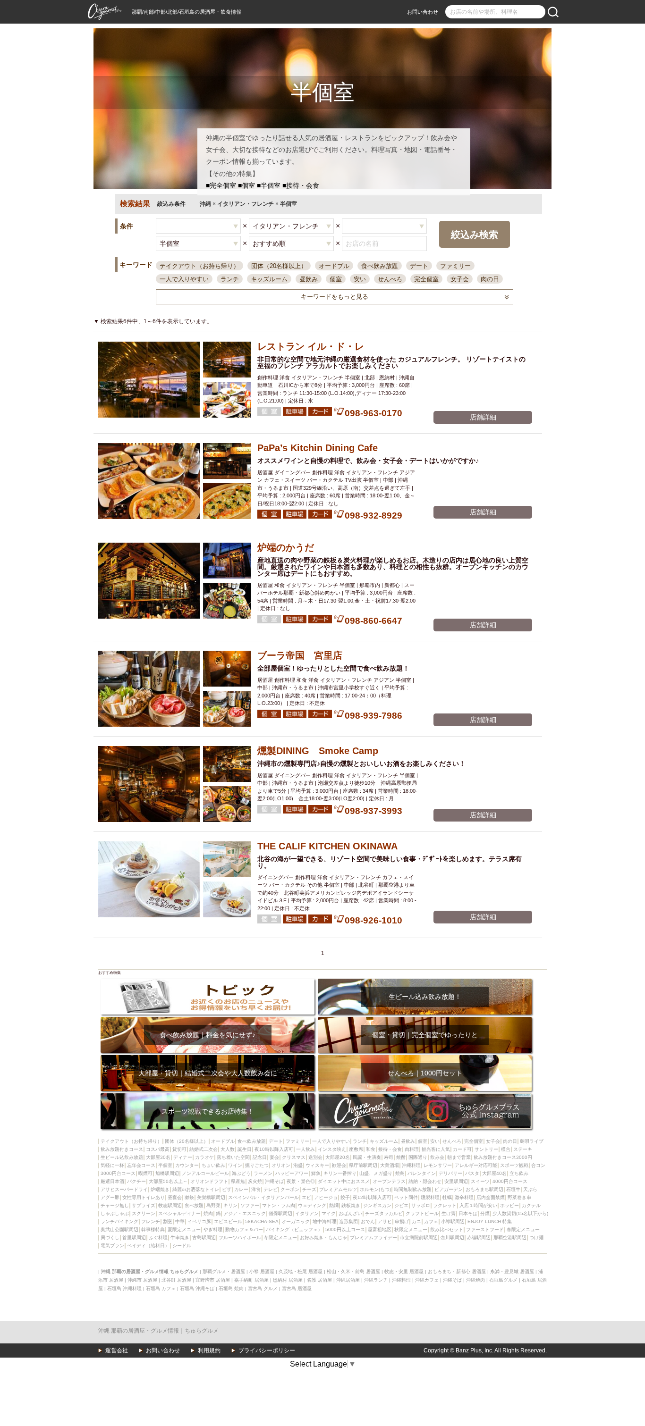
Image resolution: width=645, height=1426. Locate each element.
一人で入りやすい (184, 279)
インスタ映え (332, 1149)
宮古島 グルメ (263, 1288)
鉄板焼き (350, 1205)
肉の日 (490, 279)
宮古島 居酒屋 (297, 1288)
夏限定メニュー (184, 1229)
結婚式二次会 (203, 1149)
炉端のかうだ (285, 547)
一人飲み (305, 1149)
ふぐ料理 (158, 1237)
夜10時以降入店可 (274, 1149)
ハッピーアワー (291, 1173)
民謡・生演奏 (367, 1157)
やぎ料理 (213, 1229)
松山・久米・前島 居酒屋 (353, 1271)
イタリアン (307, 1213)
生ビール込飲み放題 (122, 1157)
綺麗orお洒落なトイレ (195, 1189)
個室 (336, 279)
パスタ (472, 1173)
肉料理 (412, 1149)
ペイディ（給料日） (148, 1245)
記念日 (260, 1157)
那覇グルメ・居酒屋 (224, 1271)
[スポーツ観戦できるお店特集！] (207, 1096)
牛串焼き (179, 1237)
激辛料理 (464, 1197)
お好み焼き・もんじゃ (323, 1237)
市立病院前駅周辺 (419, 1237)
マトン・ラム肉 (278, 1205)
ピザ (226, 1189)
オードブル (334, 265)
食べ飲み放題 (379, 265)
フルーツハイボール (240, 1237)
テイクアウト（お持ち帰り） (199, 265)
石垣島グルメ (503, 1280)
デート (419, 265)
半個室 (165, 1165)
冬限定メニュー (280, 1237)
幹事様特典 (153, 1229)
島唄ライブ (531, 1141)
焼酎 (401, 1157)
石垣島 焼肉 (231, 1288)
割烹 (167, 1221)
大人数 (228, 1149)
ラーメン (263, 1173)
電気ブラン (112, 1245)
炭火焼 (255, 1181)
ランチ (230, 279)
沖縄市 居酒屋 (142, 1280)
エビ (306, 1197)
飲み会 (437, 1157)
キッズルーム (269, 279)
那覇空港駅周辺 (509, 1237)
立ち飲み (518, 1173)
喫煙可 (145, 1173)
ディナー (182, 1157)
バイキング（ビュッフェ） (294, 1229)
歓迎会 (339, 1165)
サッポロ (420, 1205)
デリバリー (450, 1173)
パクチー (136, 1181)
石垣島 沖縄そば (197, 1288)
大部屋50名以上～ (168, 1181)
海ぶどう (241, 1173)
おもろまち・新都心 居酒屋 (457, 1271)
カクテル (531, 1205)
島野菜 (213, 1205)
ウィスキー (317, 1165)
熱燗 (334, 1205)
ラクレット (445, 1205)
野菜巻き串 (519, 1197)
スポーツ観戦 (514, 1165)
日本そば (467, 1213)
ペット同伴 (406, 1197)
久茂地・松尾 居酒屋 (300, 1271)
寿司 (388, 1157)
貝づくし (110, 1237)
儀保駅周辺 (280, 1213)
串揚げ (402, 1221)
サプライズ (143, 1205)
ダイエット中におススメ (344, 1181)
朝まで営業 (459, 1157)
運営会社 (116, 1350)
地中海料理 (324, 1221)
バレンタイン (421, 1173)
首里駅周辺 (134, 1237)
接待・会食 (390, 1149)
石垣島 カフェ (161, 1288)
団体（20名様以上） (279, 265)
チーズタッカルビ (384, 1213)
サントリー (486, 1149)
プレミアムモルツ (338, 1189)
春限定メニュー (523, 1229)
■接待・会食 (300, 185)
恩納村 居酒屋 (288, 1280)
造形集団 (348, 1221)
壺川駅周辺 (452, 1237)
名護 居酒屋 (319, 1280)
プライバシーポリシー (266, 1350)
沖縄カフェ (427, 1280)
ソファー (249, 1205)
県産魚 (238, 1181)
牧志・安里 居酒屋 (404, 1271)
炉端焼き (160, 1189)
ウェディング (312, 1205)
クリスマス (294, 1157)
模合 (505, 1149)
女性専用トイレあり (143, 1197)
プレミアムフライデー (373, 1237)
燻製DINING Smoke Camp (317, 751)
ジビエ (401, 1205)
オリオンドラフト (209, 1181)
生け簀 (448, 1213)
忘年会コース (141, 1165)
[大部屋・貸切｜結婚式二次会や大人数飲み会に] (207, 1058)
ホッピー (509, 1205)
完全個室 (426, 279)
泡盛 (298, 1165)
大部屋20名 (337, 1157)
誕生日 (245, 1149)
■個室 (246, 185)
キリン (230, 1205)
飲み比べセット (446, 1229)
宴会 (274, 1157)
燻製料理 (430, 1197)
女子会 (459, 279)
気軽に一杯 (112, 1165)
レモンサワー (438, 1165)
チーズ (309, 1189)
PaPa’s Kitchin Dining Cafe (317, 448)
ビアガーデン (448, 1189)
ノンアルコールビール (205, 1173)
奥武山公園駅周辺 (119, 1229)
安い (360, 279)
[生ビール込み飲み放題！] (425, 982)
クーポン (289, 1189)
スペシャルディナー (179, 1213)
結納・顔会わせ (424, 1181)
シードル (181, 1245)
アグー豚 (110, 1197)
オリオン (281, 1165)
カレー (241, 1189)
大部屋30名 (158, 1157)
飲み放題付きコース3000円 (503, 1157)
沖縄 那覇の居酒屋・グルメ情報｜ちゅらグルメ (158, 1330)
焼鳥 (400, 1173)
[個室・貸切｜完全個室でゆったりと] (425, 1020)
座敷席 (356, 1149)
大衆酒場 (389, 1165)
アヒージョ (326, 1197)
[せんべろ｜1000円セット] (425, 1058)
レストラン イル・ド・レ (310, 346)
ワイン (235, 1165)
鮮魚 (316, 1173)
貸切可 (179, 1149)
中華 (180, 1221)
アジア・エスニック (244, 1213)
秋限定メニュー (410, 1229)
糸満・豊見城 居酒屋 (512, 1271)
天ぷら (530, 1189)
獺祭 (189, 1197)
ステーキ (522, 1149)
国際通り (417, 1157)
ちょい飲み (213, 1165)
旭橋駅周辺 (167, 1173)
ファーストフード (485, 1229)
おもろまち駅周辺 (484, 1189)
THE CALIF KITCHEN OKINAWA (327, 846)
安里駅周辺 (456, 1181)
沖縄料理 (411, 1165)
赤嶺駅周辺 (479, 1237)
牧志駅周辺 (170, 1205)
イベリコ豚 (199, 1221)
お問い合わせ (422, 12)
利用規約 (209, 1350)
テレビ (270, 1189)
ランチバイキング (119, 1221)
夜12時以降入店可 (372, 1197)
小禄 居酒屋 (261, 1271)
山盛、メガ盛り (375, 1173)
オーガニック (295, 1221)
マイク (329, 1213)
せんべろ (390, 279)
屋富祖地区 (379, 1229)
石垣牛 (513, 1189)
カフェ (431, 1221)
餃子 (345, 1197)
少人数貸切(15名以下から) (520, 1213)
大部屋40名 (494, 1173)
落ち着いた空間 (233, 1157)
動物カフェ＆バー (244, 1229)
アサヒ (385, 1221)
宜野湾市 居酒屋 (212, 1280)
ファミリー (455, 265)
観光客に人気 (436, 1149)
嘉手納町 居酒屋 (251, 1280)
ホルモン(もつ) (375, 1189)
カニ (416, 1221)
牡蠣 (447, 1197)
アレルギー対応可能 (476, 1165)
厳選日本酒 (112, 1181)
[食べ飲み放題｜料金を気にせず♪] (207, 1020)
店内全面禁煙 (490, 1197)
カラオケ (204, 1157)
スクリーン (143, 1213)
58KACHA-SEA (262, 1221)
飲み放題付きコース (122, 1149)
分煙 (485, 1213)
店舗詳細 (483, 417)
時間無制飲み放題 (413, 1189)
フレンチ (150, 1221)
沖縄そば (274, 1181)
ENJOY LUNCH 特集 (489, 1221)
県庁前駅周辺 (363, 1165)
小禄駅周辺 (453, 1221)
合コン (538, 1165)
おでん (368, 1221)
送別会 (315, 1157)
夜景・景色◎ (301, 1181)
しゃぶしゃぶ (115, 1213)
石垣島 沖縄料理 (124, 1288)
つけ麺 (536, 1237)
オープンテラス (389, 1181)
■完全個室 (221, 185)
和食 (370, 1149)
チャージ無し (115, 1205)
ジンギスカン (377, 1205)
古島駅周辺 (204, 1237)
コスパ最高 (158, 1149)
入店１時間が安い (478, 1205)
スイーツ (480, 1181)
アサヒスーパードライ (124, 1189)
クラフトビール (422, 1213)
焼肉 (208, 1213)
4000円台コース (509, 1181)
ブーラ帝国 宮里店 (299, 655)
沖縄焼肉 (475, 1280)
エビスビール (228, 1221)
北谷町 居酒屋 (176, 1280)
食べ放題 (194, 1205)
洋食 (256, 1189)
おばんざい (350, 1213)
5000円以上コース (345, 1229)
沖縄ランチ (376, 1280)
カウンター (187, 1165)
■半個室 (268, 185)
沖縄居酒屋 (348, 1280)
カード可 (462, 1149)
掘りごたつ (257, 1165)
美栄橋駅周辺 (211, 1197)
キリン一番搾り (339, 1173)
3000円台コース (118, 1173)
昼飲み (308, 279)
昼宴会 (175, 1197)
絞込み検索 (474, 234)
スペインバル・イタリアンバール (263, 1197)
